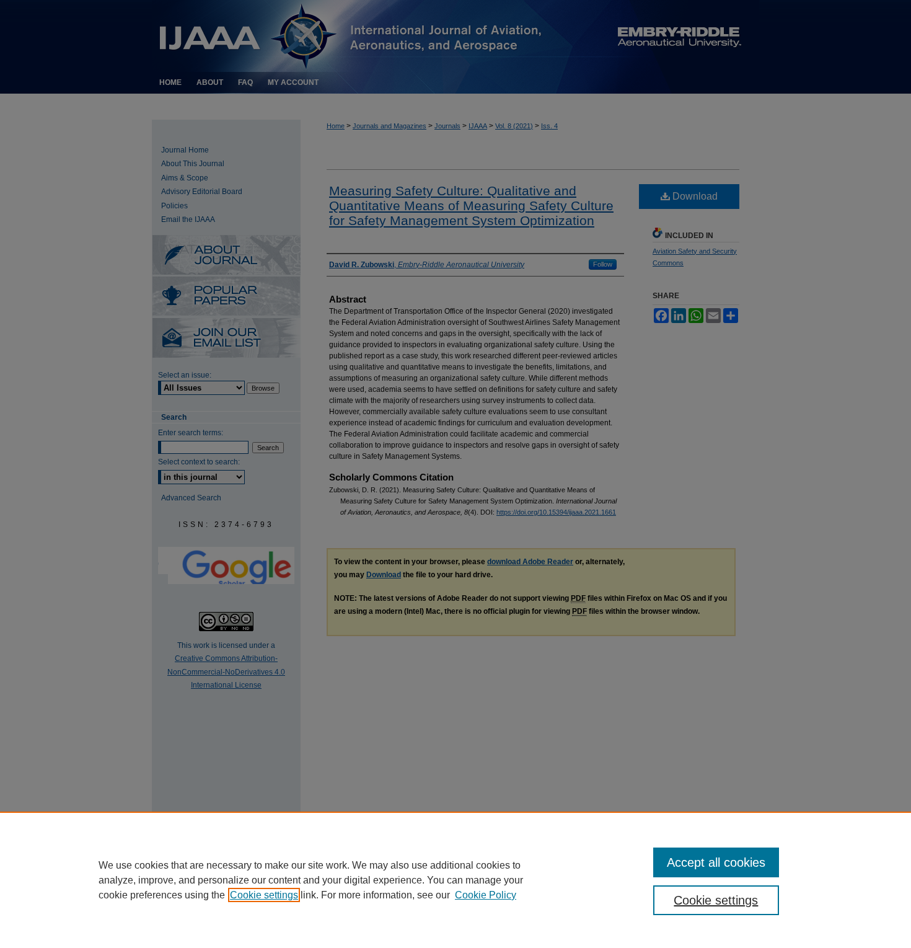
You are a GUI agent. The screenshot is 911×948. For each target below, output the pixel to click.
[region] (455, 880)
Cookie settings (264, 895)
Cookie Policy (485, 895)
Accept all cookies (716, 862)
